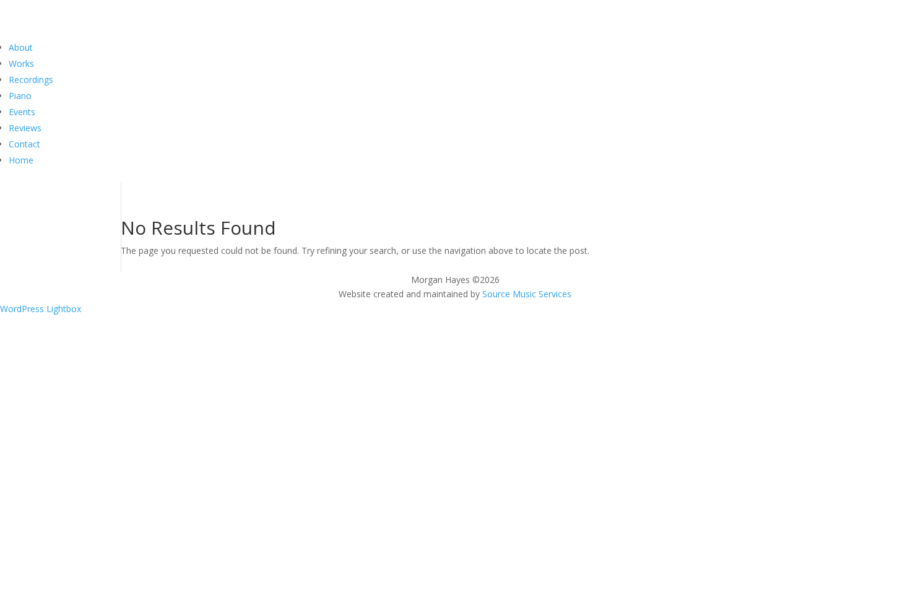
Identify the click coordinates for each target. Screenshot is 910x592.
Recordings (31, 79)
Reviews (25, 128)
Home (21, 160)
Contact (24, 144)
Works (21, 63)
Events (22, 112)
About (21, 47)
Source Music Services (526, 294)
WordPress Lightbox (40, 309)
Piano (20, 96)
